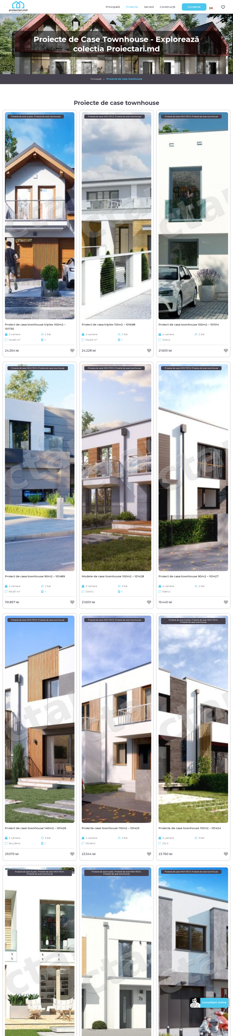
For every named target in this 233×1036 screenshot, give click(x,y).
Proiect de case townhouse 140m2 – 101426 (35, 828)
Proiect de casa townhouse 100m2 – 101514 (189, 324)
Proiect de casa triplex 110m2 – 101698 (108, 324)
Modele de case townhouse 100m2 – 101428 (113, 576)
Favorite (221, 6)
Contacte (194, 7)
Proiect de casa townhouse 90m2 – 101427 (188, 576)
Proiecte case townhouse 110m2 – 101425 (110, 828)
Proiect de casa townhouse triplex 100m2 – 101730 (35, 326)
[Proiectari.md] (18, 11)
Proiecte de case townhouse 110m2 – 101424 (190, 828)
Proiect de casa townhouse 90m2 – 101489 (35, 576)
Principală (113, 7)
